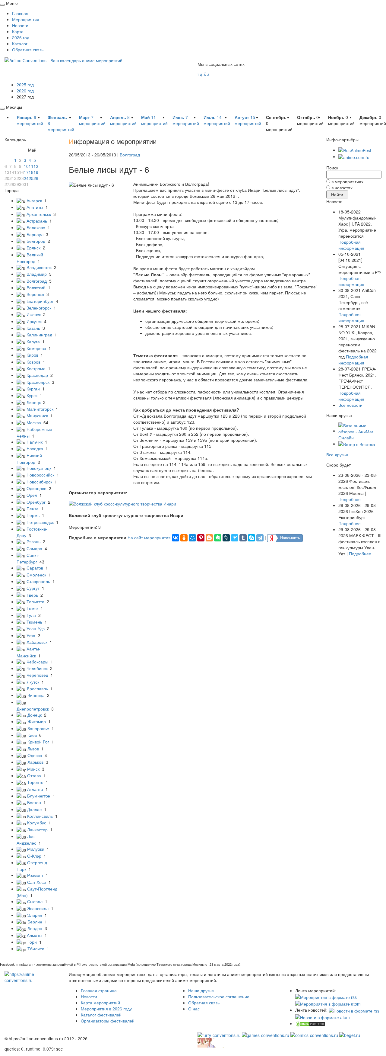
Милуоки (35, 849)
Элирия (34, 915)
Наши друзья (201, 990)
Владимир (37, 274)
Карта (18, 31)
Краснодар (37, 375)
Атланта (35, 789)
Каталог (19, 43)
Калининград (39, 335)
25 (31, 178)
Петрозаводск (40, 522)
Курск (32, 395)
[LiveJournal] (226, 537)
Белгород (36, 241)
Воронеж (35, 294)
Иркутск (34, 321)
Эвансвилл (38, 908)
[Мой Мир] (192, 537)
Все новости (350, 405)
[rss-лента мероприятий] (326, 996)
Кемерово (36, 348)
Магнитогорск (40, 409)
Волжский (36, 287)
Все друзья (337, 454)
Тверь (32, 595)
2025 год (25, 85)
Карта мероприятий (100, 1003)
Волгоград (37, 281)
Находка (35, 448)
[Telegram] (260, 537)
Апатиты (35, 207)
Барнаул (35, 234)
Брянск (33, 248)
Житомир (36, 721)
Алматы (34, 935)
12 (35, 166)
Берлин (34, 922)
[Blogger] (209, 537)
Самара (34, 548)
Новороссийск (40, 475)
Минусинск (37, 415)
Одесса (34, 755)
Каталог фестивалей (101, 1015)
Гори (32, 942)
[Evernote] (217, 537)
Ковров (33, 362)
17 (26, 172)
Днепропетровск (33, 709)
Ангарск (34, 200)
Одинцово (36, 488)
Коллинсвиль (40, 816)
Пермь (33, 515)
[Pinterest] (200, 537)
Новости (20, 25)
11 (31, 166)
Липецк (34, 402)
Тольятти (35, 602)
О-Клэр (34, 856)
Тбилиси (35, 948)
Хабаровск (37, 642)
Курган (33, 389)
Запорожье (38, 728)
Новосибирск (39, 482)
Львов (33, 749)
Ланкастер (37, 830)
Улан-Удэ (36, 628)
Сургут (33, 588)
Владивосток (39, 267)
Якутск (33, 682)
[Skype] (251, 537)
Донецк (34, 715)
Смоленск (36, 575)
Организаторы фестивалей (107, 1021)
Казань (33, 328)
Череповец (37, 675)
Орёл (32, 495)
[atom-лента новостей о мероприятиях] (322, 1017)
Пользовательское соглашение (218, 996)
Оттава (34, 775)
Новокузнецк (39, 468)
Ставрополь (38, 581)
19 (35, 172)
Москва (34, 422)
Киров (32, 355)
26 (35, 178)
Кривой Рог (38, 742)
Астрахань (37, 221)
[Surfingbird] (234, 537)
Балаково (36, 227)
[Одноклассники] (184, 537)
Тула (31, 615)
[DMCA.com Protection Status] (310, 1023)
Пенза (33, 509)
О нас (194, 1009)
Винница (36, 695)
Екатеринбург (40, 301)
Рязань (33, 541)
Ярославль (37, 688)
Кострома (36, 368)
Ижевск (34, 314)
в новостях (342, 188)
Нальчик (35, 442)
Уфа (31, 635)
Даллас (34, 809)
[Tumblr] (243, 537)
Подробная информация (351, 245)
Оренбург (36, 502)
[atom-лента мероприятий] (328, 1003)
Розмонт (35, 875)
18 (31, 172)
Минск (33, 769)
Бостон (34, 802)
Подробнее (349, 499)
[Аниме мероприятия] (32, 976)
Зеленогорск (39, 308)
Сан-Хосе (36, 882)
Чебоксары (37, 662)
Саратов (35, 568)
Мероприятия (25, 19)
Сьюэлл (35, 901)
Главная (20, 13)
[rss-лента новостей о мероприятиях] (354, 1010)
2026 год (20, 37)
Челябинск (37, 668)
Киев (32, 735)
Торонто (35, 782)
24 (26, 178)
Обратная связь (27, 50)
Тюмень (34, 622)
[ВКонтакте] (175, 537)
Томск (32, 608)
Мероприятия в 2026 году (106, 1009)
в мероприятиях (347, 181)
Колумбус (36, 823)
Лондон (34, 928)
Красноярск (38, 382)
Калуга (33, 342)
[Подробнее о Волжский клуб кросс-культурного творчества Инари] (122, 503)
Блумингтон (38, 796)
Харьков (35, 762)
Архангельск (39, 214)
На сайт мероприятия (149, 537)
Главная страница (99, 990)
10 (26, 166)
